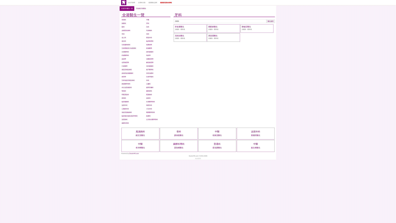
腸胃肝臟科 (149, 87)
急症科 (124, 41)
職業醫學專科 (150, 112)
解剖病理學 (149, 62)
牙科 (147, 23)
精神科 (124, 98)
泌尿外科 (124, 105)
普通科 (124, 20)
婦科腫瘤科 (149, 52)
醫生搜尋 (270, 21)
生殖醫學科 (125, 52)
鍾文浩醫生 (140, 135)
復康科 (148, 116)
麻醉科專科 (125, 123)
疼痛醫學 (149, 48)
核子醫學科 (149, 69)
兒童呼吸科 (149, 77)
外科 (147, 80)
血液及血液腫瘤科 (127, 73)
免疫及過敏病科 (127, 112)
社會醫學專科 (150, 102)
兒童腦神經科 (126, 45)
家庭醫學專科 (126, 84)
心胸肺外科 (125, 109)
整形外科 (149, 37)
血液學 (124, 59)
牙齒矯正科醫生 (141, 8)
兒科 (147, 27)
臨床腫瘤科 (125, 102)
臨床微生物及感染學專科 (130, 116)
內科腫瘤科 (149, 66)
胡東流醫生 (217, 135)
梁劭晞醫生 (178, 148)
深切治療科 (149, 73)
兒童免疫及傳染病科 (128, 80)
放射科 (148, 98)
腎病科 (124, 91)
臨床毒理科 (149, 41)
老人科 (124, 37)
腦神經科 (149, 91)
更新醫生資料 (152, 2)
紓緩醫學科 (125, 55)
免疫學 (148, 55)
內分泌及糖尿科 (127, 87)
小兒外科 (149, 109)
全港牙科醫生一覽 (127, 8)
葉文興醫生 (255, 148)
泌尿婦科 (124, 119)
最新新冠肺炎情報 (166, 2)
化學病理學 (125, 62)
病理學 (124, 77)
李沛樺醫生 (140, 148)
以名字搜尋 (131, 2)
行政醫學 (124, 66)
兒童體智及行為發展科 (129, 48)
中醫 (147, 20)
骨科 (123, 34)
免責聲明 (198, 158)
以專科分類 (141, 2)
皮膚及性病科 (126, 30)
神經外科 (149, 105)
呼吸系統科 (125, 94)
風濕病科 (149, 94)
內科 (147, 34)
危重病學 (149, 45)
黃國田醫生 (255, 135)
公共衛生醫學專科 (152, 119)
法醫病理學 (149, 59)
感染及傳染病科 (127, 69)
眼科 (123, 27)
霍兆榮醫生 (217, 148)
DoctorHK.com (134, 153)
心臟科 (148, 84)
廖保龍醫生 (178, 135)
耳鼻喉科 (149, 30)
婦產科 (124, 23)
